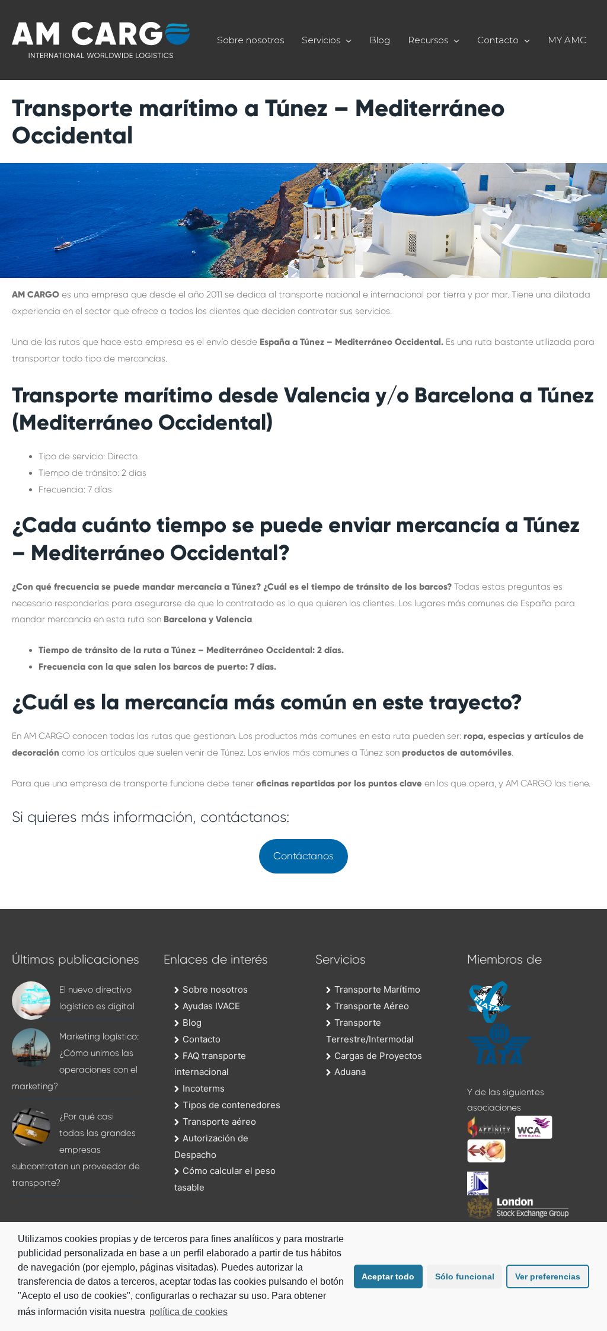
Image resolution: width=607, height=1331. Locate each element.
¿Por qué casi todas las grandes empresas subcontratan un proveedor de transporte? (76, 1149)
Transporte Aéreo (371, 1006)
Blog (379, 40)
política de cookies (188, 1312)
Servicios (321, 40)
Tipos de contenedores (231, 1105)
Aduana (350, 1071)
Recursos (428, 40)
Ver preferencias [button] (547, 1276)
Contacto (498, 40)
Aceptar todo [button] (388, 1276)
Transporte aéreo (219, 1121)
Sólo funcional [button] (464, 1276)
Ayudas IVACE (211, 1006)
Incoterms (204, 1088)
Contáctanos (303, 856)
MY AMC (567, 40)
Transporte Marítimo (377, 989)
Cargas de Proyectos (378, 1055)
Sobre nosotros (250, 40)
